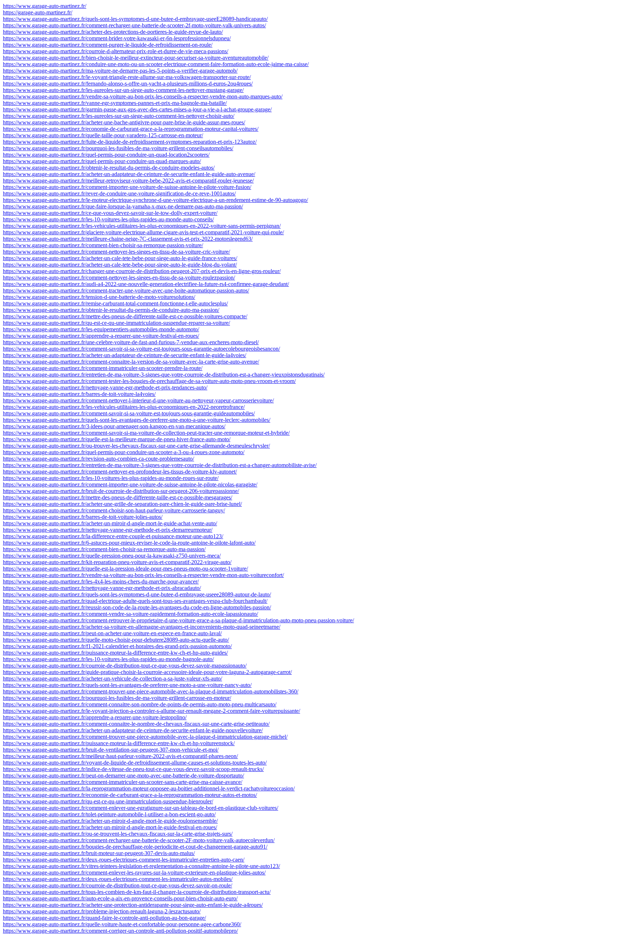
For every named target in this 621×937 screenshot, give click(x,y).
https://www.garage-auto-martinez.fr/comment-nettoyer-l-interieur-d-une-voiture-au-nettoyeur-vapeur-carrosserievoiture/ (138, 400)
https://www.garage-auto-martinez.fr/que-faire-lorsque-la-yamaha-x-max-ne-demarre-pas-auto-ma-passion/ (123, 206)
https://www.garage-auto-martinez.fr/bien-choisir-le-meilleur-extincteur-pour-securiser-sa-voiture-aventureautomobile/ (135, 58)
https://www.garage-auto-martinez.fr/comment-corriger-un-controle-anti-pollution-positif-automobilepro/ (120, 931)
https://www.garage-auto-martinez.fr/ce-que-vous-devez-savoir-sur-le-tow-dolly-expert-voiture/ (110, 213)
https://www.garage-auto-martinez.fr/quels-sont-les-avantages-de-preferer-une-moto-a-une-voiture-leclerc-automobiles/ (136, 420)
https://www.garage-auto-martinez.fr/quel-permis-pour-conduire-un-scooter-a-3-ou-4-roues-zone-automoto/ (123, 452)
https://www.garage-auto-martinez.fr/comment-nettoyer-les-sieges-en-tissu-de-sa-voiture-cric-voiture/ (116, 252)
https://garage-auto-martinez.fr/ (37, 12)
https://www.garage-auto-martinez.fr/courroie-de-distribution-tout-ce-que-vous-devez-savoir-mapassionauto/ (125, 666)
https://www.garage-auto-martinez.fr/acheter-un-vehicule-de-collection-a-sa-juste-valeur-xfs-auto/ (112, 678)
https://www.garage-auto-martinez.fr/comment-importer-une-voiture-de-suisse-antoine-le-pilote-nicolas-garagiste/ (130, 484)
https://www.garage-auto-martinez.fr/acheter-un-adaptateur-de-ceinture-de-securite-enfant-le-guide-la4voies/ (124, 355)
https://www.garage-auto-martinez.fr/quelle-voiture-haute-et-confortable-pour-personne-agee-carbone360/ (122, 924)
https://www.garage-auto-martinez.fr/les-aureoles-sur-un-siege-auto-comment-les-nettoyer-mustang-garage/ (123, 90)
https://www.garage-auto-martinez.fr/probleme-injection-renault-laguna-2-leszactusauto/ (102, 911)
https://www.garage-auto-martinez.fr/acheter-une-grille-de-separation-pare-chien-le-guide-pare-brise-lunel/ (122, 504)
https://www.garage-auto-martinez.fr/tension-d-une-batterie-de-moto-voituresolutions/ (99, 297)
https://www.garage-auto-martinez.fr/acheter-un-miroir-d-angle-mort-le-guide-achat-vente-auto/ (110, 523)
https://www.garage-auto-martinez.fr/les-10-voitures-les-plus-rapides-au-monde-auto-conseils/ (108, 219)
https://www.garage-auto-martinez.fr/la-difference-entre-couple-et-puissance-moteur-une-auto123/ (113, 536)
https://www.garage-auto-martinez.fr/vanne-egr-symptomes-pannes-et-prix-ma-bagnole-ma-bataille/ (115, 103)
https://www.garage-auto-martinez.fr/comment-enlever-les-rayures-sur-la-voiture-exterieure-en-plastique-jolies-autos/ (134, 872)
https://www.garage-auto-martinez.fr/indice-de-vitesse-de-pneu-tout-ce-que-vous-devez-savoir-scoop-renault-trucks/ (133, 769)
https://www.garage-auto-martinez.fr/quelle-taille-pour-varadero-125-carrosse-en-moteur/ (103, 135)
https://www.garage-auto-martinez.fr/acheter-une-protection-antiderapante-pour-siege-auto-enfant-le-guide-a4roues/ (133, 905)
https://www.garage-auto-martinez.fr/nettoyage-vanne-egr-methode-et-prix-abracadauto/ (102, 588)
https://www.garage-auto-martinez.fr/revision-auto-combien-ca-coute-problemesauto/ (98, 459)
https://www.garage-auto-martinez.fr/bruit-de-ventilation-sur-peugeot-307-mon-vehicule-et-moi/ (110, 750)
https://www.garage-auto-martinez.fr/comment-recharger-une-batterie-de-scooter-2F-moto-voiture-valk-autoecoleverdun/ (139, 840)
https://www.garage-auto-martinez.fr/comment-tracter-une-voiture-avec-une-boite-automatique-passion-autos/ (126, 290)
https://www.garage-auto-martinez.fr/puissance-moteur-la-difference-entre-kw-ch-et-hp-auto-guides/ (115, 653)
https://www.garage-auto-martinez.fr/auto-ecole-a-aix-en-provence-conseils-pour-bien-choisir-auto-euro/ (120, 898)
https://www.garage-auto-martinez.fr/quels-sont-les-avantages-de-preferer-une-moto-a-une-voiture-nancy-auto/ (127, 685)
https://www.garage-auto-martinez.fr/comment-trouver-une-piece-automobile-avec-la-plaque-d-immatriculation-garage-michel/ (145, 737)
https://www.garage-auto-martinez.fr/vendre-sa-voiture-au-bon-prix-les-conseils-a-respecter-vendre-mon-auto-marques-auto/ (142, 96)
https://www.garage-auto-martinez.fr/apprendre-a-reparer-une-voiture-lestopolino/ (95, 717)
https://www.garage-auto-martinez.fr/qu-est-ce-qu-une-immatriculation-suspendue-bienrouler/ (108, 801)
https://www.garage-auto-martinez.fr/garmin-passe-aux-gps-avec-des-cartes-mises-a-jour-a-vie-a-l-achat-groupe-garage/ (137, 109)
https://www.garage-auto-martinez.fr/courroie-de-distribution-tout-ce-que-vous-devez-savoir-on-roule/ (117, 885)
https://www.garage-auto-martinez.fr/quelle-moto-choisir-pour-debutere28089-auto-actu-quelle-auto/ (116, 640)
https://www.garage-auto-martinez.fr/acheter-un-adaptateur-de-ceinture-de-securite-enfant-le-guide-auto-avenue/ (129, 174)
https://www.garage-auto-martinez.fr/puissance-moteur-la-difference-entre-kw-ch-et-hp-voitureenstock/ (119, 743)
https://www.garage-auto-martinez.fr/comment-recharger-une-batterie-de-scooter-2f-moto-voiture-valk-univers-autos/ (134, 25)
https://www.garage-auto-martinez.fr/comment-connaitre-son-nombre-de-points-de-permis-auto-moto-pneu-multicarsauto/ (139, 704)
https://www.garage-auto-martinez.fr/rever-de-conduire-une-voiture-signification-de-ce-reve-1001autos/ (119, 193)
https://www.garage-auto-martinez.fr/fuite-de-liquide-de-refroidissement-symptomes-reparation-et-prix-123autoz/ (130, 142)
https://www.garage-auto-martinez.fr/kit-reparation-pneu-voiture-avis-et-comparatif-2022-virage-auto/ (117, 562)
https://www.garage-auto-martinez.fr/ (44, 6)
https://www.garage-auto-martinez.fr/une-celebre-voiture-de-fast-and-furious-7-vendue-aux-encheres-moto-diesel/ (131, 342)
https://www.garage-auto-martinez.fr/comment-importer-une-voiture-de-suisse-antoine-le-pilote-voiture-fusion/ (127, 187)
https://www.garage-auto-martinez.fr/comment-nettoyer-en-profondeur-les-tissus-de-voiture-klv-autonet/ (120, 471)
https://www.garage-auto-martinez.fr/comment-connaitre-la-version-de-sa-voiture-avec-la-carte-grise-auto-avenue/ (131, 362)
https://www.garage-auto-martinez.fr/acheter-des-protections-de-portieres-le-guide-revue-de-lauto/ (113, 32)
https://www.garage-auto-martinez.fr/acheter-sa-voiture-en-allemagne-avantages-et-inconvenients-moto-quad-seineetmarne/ (141, 627)
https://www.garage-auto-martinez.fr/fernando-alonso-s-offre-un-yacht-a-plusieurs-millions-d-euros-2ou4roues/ (128, 83)
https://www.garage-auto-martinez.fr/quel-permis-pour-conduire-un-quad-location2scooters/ (106, 155)
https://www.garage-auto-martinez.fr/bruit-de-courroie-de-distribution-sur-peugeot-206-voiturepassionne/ (121, 491)
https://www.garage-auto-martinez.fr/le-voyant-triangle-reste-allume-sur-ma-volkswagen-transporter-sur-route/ (127, 77)
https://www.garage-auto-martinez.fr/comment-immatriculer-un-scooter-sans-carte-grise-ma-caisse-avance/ (122, 782)
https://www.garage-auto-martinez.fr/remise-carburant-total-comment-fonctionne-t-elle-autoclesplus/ (115, 303)
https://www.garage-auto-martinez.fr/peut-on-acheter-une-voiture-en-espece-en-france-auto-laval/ (112, 633)
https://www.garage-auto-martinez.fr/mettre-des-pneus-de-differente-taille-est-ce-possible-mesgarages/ (117, 497)
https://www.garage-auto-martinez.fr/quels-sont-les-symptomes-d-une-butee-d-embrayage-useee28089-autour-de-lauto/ (137, 594)
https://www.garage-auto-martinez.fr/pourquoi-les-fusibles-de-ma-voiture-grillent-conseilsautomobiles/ (118, 148)
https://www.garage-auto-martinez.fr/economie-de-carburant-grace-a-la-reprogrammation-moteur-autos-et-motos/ (130, 795)
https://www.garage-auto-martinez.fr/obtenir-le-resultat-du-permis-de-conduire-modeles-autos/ (109, 168)
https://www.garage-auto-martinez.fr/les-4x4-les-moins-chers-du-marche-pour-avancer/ (101, 581)
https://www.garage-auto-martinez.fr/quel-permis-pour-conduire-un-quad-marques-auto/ (102, 161)
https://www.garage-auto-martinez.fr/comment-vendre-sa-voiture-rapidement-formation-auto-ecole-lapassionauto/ (130, 614)
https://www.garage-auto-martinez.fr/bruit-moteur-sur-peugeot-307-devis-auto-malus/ (99, 853)
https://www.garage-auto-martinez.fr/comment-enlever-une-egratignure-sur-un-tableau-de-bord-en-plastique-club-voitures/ (140, 808)
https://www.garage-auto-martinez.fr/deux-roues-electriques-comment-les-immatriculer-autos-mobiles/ (118, 879)
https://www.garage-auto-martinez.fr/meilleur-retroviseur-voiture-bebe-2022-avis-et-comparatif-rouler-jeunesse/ (128, 180)
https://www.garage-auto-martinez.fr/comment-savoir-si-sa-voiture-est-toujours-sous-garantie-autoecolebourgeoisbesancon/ (141, 349)
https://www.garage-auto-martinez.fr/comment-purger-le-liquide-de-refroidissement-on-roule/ (107, 45)
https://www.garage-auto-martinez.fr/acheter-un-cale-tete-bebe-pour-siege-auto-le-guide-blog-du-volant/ (120, 265)
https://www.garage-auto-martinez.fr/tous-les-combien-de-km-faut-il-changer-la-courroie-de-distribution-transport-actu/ (137, 892)
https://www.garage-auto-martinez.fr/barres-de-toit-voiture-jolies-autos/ (82, 517)
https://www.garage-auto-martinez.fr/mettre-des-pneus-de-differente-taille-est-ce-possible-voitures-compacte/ (125, 316)
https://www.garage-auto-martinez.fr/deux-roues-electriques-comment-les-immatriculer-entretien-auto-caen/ (123, 860)
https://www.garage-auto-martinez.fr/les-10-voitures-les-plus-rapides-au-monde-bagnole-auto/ (108, 659)
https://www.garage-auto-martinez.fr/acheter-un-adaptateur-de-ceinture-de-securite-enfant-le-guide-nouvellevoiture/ (133, 730)
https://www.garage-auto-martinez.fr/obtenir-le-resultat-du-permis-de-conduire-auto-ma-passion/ (111, 310)
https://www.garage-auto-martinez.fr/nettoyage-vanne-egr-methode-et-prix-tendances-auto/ (105, 387)
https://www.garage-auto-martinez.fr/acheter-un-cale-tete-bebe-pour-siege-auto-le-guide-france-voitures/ (120, 258)
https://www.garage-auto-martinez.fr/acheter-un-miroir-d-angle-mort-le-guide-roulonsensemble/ (110, 821)
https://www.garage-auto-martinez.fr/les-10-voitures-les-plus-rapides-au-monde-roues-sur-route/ (110, 478)
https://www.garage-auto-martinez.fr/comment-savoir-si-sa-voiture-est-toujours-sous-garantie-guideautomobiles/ (129, 413)
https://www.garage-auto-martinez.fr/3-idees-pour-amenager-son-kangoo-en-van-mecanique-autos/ (114, 426)
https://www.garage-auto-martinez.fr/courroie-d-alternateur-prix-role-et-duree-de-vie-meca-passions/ (115, 51)
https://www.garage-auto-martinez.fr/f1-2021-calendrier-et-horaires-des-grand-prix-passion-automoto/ (117, 646)
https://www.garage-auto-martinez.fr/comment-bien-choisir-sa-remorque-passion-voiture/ (103, 245)
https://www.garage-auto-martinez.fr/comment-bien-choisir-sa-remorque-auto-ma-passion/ (104, 549)
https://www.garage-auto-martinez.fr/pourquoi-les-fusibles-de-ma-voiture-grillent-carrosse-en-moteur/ (117, 698)
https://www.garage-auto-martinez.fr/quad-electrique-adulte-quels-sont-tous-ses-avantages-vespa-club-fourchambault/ (135, 601)
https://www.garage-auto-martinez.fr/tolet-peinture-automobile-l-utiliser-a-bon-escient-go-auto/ (109, 814)
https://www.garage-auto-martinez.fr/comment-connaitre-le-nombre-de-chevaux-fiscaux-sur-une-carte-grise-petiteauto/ (136, 724)
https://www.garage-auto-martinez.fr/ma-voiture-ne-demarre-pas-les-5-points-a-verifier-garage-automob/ (120, 71)
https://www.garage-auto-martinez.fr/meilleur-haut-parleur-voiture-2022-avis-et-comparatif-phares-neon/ (120, 756)
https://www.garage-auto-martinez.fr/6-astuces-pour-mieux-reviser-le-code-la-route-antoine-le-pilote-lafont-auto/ (129, 543)
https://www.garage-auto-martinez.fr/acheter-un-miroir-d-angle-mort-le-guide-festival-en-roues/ (110, 827)
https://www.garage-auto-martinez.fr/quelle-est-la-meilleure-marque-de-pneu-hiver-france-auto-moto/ (116, 439)
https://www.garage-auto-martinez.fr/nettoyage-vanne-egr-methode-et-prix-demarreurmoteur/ (107, 530)
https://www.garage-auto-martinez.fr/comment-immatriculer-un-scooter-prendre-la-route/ (102, 368)
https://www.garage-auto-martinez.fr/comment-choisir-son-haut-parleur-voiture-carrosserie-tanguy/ (114, 510)
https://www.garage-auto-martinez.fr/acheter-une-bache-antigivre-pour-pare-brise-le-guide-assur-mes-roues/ (124, 122)
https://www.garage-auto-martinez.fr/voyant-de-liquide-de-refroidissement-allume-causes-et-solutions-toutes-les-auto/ (135, 763)
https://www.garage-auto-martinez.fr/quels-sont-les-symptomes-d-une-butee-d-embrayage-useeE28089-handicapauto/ (135, 19)
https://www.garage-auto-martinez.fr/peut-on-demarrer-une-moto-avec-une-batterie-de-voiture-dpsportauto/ (123, 775)
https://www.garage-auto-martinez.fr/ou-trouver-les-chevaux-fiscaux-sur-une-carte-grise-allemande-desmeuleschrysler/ (136, 446)
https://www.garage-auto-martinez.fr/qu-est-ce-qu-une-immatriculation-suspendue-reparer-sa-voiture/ (116, 323)
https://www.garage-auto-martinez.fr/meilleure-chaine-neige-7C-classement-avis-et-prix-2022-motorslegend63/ (128, 239)
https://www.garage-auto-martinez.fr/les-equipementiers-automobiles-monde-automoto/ (101, 329)
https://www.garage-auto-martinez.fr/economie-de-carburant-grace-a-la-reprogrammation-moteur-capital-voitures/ (130, 129)
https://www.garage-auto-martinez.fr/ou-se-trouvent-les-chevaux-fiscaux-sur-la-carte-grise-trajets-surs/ (118, 834)
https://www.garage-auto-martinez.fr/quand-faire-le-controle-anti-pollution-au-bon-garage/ (104, 918)
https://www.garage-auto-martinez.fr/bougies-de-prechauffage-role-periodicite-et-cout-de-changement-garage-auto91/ (135, 847)
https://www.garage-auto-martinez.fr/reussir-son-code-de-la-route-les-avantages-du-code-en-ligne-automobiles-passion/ (137, 607)
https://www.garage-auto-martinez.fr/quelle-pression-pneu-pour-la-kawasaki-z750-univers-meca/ (112, 556)
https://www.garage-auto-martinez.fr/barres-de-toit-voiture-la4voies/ (79, 394)
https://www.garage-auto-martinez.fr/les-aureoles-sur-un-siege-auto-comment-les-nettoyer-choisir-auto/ (118, 116)
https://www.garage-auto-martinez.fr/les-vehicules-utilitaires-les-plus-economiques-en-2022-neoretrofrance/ (124, 407)
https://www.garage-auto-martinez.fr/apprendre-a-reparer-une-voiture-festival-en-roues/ (101, 336)
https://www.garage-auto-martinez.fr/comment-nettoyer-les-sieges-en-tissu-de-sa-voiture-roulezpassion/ (119, 277)
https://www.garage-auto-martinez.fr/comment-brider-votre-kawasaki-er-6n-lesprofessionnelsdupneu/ (117, 38)
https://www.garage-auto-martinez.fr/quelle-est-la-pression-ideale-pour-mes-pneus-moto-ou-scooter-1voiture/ (125, 569)
